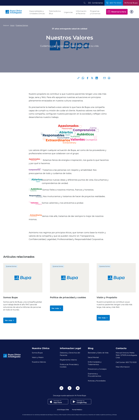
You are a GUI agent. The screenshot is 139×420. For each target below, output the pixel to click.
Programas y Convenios (95, 12)
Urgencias (68, 12)
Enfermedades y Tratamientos (94, 363)
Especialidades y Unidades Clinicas (37, 12)
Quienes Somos (22, 25)
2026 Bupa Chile (63, 409)
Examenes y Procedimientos (94, 375)
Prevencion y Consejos (97, 369)
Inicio (12, 25)
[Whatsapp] (83, 78)
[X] (92, 78)
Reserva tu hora (118, 12)
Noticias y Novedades (97, 381)
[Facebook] (87, 78)
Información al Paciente (81, 12)
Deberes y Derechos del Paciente (70, 354)
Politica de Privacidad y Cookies (69, 365)
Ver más (8, 320)
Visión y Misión (38, 357)
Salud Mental (93, 357)
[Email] (104, 78)
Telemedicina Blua (55, 12)
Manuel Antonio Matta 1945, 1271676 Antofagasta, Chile (126, 355)
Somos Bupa (37, 353)
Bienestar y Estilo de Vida (98, 353)
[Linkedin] (96, 78)
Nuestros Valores (39, 362)
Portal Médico (77, 409)
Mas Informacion (123, 367)
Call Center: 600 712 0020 (126, 362)
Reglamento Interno (68, 360)
